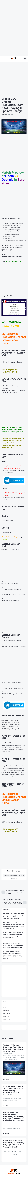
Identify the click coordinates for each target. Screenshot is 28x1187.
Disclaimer (6, 1010)
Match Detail (6, 1013)
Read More (6, 1079)
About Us (5, 1005)
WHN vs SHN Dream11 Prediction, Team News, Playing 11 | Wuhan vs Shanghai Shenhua (13, 1143)
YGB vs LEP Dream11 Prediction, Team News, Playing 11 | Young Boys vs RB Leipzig (13, 1048)
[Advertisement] (14, 14)
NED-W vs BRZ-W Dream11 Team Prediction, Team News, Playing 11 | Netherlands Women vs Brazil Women (13, 1116)
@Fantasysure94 (9, 369)
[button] (2, 58)
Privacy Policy (6, 1019)
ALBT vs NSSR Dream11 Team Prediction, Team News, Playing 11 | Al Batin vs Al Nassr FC (13, 1089)
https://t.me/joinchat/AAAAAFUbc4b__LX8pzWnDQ (13, 353)
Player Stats (6, 1016)
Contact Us (6, 1007)
